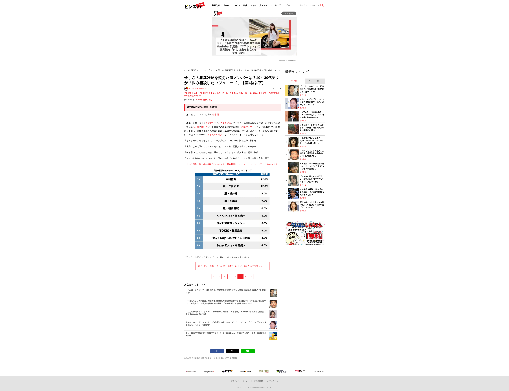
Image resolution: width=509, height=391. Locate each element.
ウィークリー (314, 81)
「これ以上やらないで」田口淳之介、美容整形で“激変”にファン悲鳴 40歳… (312, 89)
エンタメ (216, 93)
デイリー (295, 81)
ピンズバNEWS (190, 70)
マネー (253, 5)
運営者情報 (258, 381)
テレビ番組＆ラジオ (192, 96)
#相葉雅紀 (196, 358)
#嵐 (202, 358)
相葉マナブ (247, 127)
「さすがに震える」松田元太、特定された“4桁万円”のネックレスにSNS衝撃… (311, 179)
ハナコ (196, 127)
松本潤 (215, 114)
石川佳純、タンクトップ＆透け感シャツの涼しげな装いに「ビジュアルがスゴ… (312, 204)
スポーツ (288, 5)
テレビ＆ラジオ (190, 93)
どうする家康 (224, 123)
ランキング (276, 5)
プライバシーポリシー (240, 381)
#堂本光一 (209, 358)
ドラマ (263, 93)
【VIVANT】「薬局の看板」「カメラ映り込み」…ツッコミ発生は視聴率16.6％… (312, 114)
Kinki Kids (238, 93)
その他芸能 (273, 93)
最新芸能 (216, 5)
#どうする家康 (231, 358)
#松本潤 (187, 358)
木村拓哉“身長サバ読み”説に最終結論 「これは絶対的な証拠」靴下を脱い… (312, 192)
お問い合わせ (272, 381)
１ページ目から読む (204, 100)
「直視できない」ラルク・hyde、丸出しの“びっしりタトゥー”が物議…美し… (312, 140)
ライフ (237, 5)
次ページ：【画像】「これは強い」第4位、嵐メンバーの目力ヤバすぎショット (231, 266)
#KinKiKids (219, 358)
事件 (245, 5)
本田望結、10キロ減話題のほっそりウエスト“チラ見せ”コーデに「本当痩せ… (312, 166)
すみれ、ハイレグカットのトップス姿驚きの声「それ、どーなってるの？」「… (312, 101)
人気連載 (263, 5)
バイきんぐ (210, 134)
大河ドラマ (210, 123)
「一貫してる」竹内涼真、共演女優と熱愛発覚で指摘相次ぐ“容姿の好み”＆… (312, 153)
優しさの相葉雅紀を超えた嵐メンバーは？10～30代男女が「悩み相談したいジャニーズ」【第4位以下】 (258, 70)
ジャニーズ (226, 93)
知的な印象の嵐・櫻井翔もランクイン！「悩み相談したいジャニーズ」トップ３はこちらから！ (231, 164)
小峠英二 (220, 134)
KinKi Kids (253, 93)
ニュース (202, 70)
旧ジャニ (227, 5)
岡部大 (204, 127)
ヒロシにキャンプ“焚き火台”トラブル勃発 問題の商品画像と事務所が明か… (312, 127)
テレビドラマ (204, 93)
